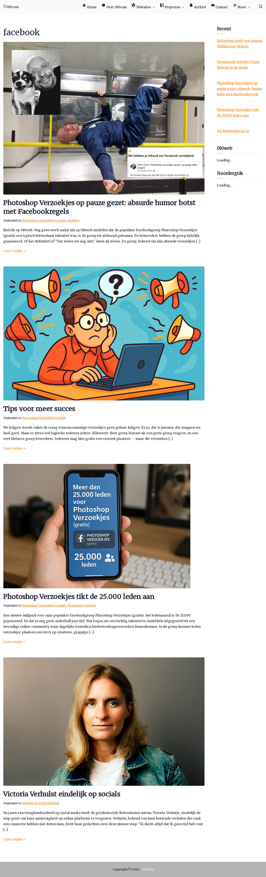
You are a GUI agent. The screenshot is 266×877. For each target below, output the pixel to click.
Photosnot (75, 605)
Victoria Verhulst (46, 803)
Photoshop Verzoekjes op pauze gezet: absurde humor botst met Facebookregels (239, 88)
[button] (153, 7)
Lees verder (13, 251)
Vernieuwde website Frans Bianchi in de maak (238, 64)
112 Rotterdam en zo (233, 131)
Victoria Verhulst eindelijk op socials (61, 794)
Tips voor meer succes (39, 409)
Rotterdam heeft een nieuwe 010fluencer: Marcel (240, 43)
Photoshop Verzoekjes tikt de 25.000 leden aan (79, 596)
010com (147, 869)
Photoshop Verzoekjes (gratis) (43, 220)
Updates (73, 220)
